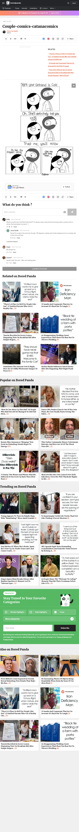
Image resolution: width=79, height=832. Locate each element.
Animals (24, 8)
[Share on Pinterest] (48, 39)
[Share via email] (58, 39)
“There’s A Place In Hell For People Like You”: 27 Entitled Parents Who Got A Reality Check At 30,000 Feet (62, 56)
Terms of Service (63, 637)
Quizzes (45, 8)
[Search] (68, 3)
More (52, 8)
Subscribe (65, 628)
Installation (33, 8)
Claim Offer (55, 13)
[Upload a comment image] (65, 212)
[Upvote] (6, 39)
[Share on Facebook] (43, 39)
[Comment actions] (22, 219)
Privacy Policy (8, 639)
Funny (17, 8)
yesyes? (9, 257)
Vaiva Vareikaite (12, 31)
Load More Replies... (12, 241)
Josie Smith (14, 230)
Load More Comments (39, 269)
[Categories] (3, 3)
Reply (15, 227)
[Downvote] (10, 39)
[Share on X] (53, 39)
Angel (8, 247)
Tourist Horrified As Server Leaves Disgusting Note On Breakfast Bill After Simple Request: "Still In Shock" (61, 72)
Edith (8, 219)
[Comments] (21, 39)
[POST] (72, 212)
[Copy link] (62, 39)
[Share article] (74, 86)
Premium (8, 8)
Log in (74, 3)
